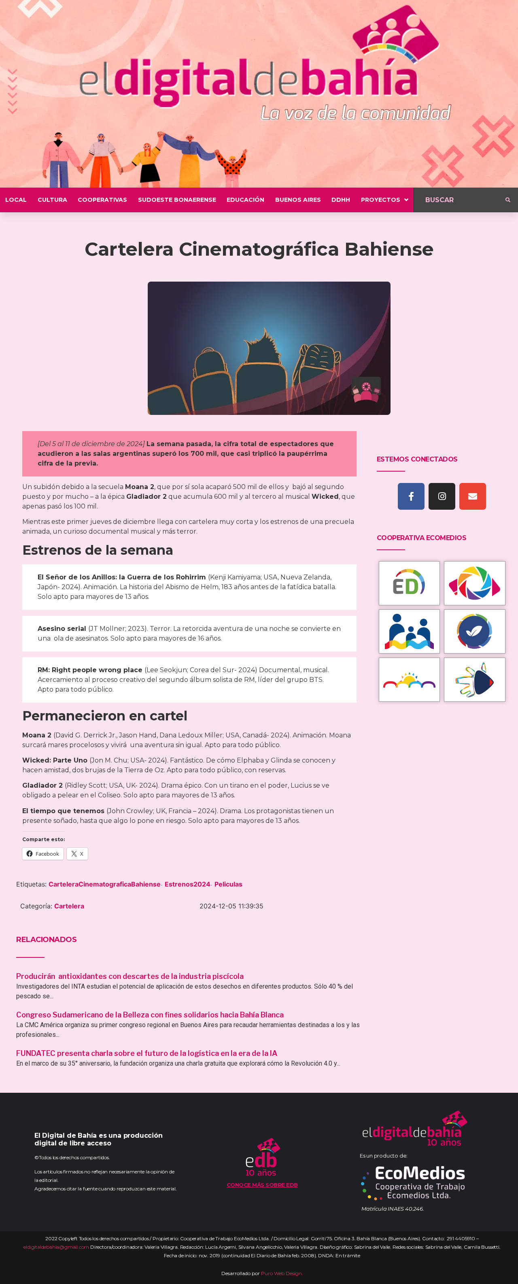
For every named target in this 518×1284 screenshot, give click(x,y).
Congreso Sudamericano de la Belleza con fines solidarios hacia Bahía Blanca (150, 1015)
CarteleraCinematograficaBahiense (105, 884)
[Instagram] (442, 496)
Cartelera (69, 906)
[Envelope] (472, 496)
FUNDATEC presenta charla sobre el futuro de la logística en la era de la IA (147, 1053)
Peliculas (228, 884)
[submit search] (507, 200)
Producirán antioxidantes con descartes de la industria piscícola (130, 976)
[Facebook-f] (411, 496)
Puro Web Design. (282, 1273)
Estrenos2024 (187, 884)
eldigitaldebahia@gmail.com (56, 1247)
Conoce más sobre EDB (262, 1184)
